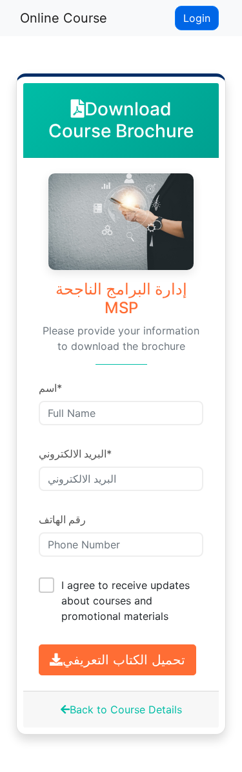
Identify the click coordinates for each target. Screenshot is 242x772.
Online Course (63, 18)
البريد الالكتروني (75, 453)
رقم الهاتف (62, 519)
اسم (50, 387)
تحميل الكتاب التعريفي (124, 660)
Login (196, 18)
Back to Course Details (126, 709)
